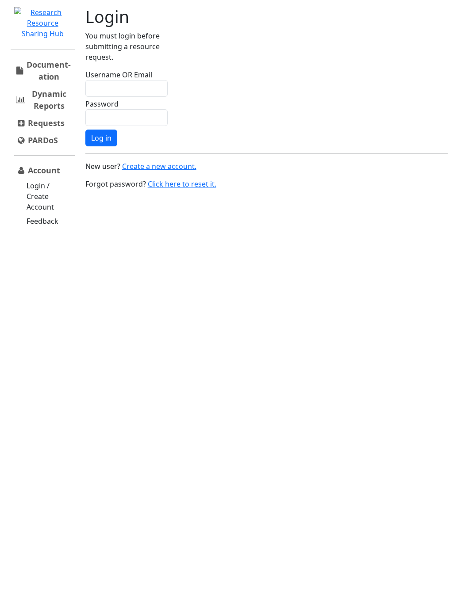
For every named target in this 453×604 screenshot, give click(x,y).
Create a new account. (159, 166)
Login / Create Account (40, 196)
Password (102, 104)
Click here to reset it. (182, 184)
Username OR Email (118, 75)
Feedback (42, 221)
